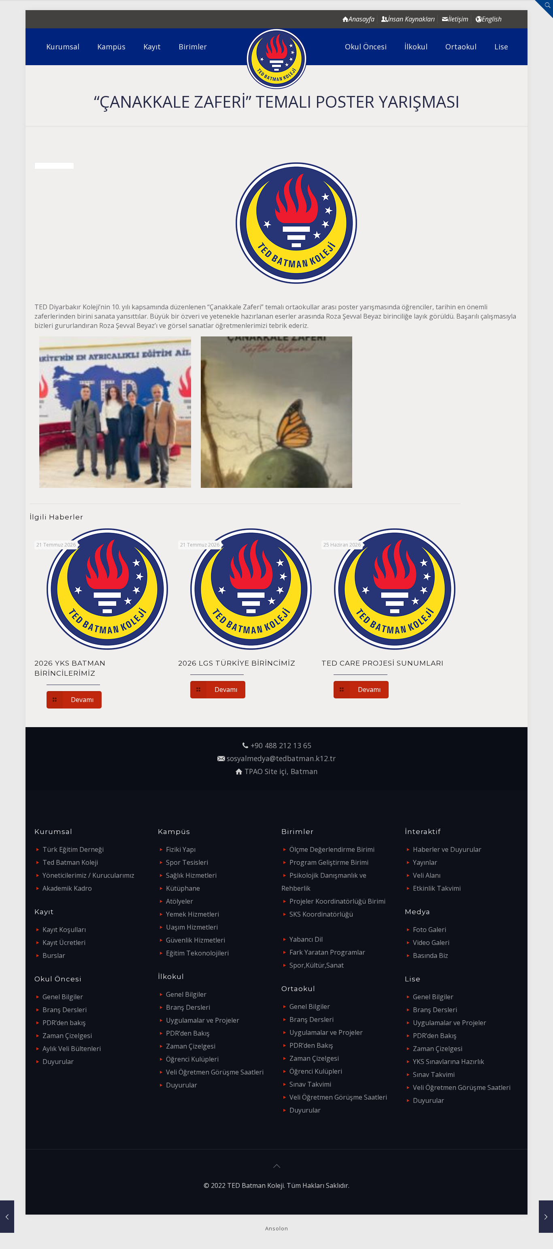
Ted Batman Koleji (70, 862)
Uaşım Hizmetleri (192, 927)
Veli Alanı (426, 875)
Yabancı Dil (306, 939)
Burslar (54, 955)
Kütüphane (183, 888)
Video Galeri (431, 942)
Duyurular (58, 1061)
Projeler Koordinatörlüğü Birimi (337, 901)
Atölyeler (179, 901)
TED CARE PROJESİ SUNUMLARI (382, 663)
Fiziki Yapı (181, 849)
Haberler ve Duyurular (447, 849)
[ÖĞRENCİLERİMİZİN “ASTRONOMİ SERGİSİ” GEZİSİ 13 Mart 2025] (546, 1216)
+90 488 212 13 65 (281, 745)
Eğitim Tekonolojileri (197, 953)
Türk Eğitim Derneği (73, 849)
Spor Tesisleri (187, 862)
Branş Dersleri (65, 1009)
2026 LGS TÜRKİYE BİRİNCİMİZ (237, 663)
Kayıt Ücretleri (64, 942)
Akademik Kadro (67, 888)
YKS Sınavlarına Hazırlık (448, 1061)
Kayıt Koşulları (64, 929)
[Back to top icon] (276, 1166)
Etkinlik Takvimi (437, 888)
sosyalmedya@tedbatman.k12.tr (281, 758)
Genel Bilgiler (63, 996)
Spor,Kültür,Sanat (316, 965)
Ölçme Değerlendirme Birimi (331, 849)
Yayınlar (425, 862)
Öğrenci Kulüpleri (192, 1059)
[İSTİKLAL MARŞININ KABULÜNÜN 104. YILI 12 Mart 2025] (7, 1216)
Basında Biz (430, 955)
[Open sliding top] (544, 9)
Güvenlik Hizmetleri (195, 940)
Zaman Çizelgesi (67, 1035)
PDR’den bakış (64, 1022)
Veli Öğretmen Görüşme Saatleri (215, 1072)
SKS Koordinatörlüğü (321, 914)
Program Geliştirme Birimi (328, 862)
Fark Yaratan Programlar (327, 952)
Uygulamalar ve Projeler (202, 1020)
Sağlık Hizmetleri (191, 875)
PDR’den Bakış (188, 1033)
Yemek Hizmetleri (192, 914)
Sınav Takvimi (310, 1084)
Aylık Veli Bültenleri (72, 1048)
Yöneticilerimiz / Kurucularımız (88, 875)
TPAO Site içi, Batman (281, 771)
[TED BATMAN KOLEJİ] (276, 58)
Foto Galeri (429, 929)
